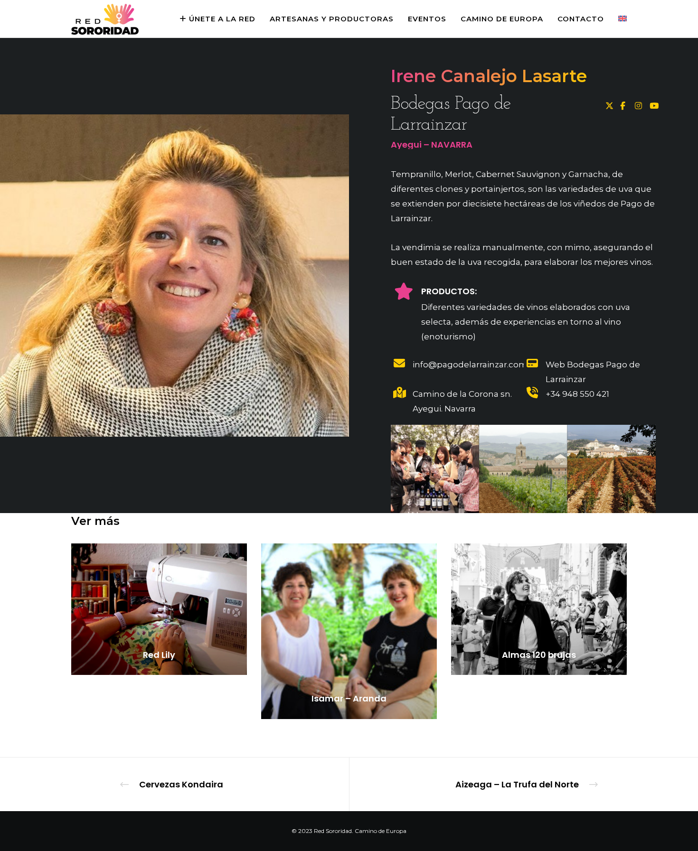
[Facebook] (623, 104)
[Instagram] (637, 104)
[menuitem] (615, 19)
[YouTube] (652, 104)
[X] (608, 104)
